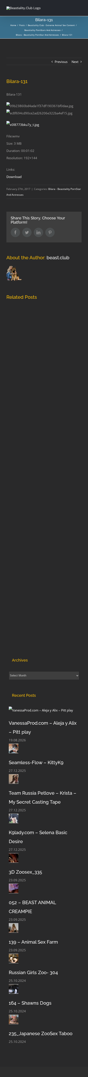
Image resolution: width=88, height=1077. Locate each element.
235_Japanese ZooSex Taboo (40, 1033)
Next (75, 62)
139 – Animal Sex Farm (33, 942)
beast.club (58, 257)
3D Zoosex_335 (25, 872)
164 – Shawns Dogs (30, 1003)
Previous (61, 62)
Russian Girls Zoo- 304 (33, 972)
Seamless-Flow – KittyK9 (36, 762)
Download (14, 177)
